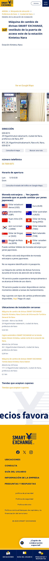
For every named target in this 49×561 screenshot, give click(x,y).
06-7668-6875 (8, 163)
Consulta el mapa (13, 150)
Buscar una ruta (36, 150)
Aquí (15, 298)
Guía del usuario (15, 471)
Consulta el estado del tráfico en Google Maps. (24, 185)
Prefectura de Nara (9, 14)
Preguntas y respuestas (20, 483)
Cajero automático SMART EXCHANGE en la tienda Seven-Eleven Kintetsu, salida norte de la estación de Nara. (23, 338)
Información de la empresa (22, 477)
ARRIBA (5, 11)
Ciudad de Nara (26, 14)
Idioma (36, 3)
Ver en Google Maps (24, 85)
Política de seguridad (24, 499)
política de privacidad (24, 493)
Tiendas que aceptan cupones (15, 387)
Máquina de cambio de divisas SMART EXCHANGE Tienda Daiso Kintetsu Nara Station (22, 360)
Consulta (11, 465)
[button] (23, 107)
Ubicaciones (12, 459)
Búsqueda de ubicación (20, 11)
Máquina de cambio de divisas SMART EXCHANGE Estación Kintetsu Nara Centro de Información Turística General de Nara (24, 314)
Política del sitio (24, 505)
